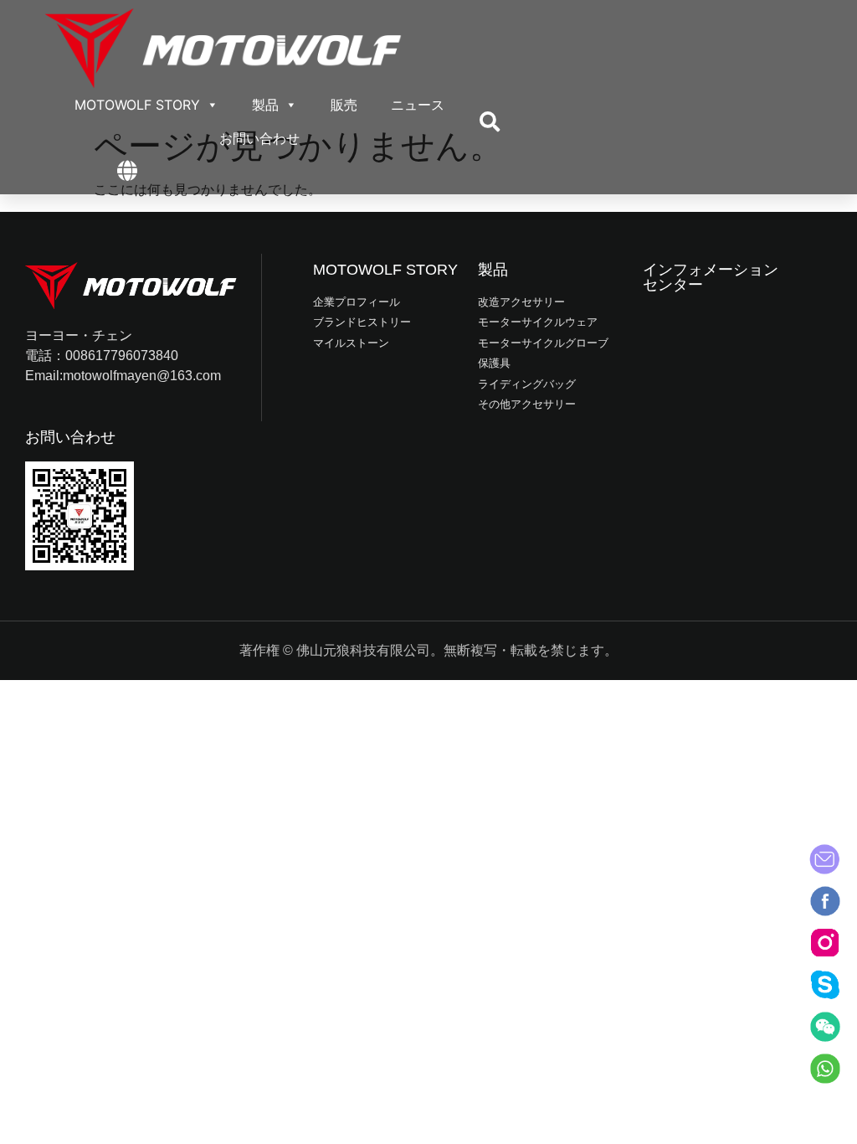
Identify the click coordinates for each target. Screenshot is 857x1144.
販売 (344, 104)
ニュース (417, 104)
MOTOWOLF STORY (137, 104)
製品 (265, 104)
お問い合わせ (259, 138)
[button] (489, 121)
